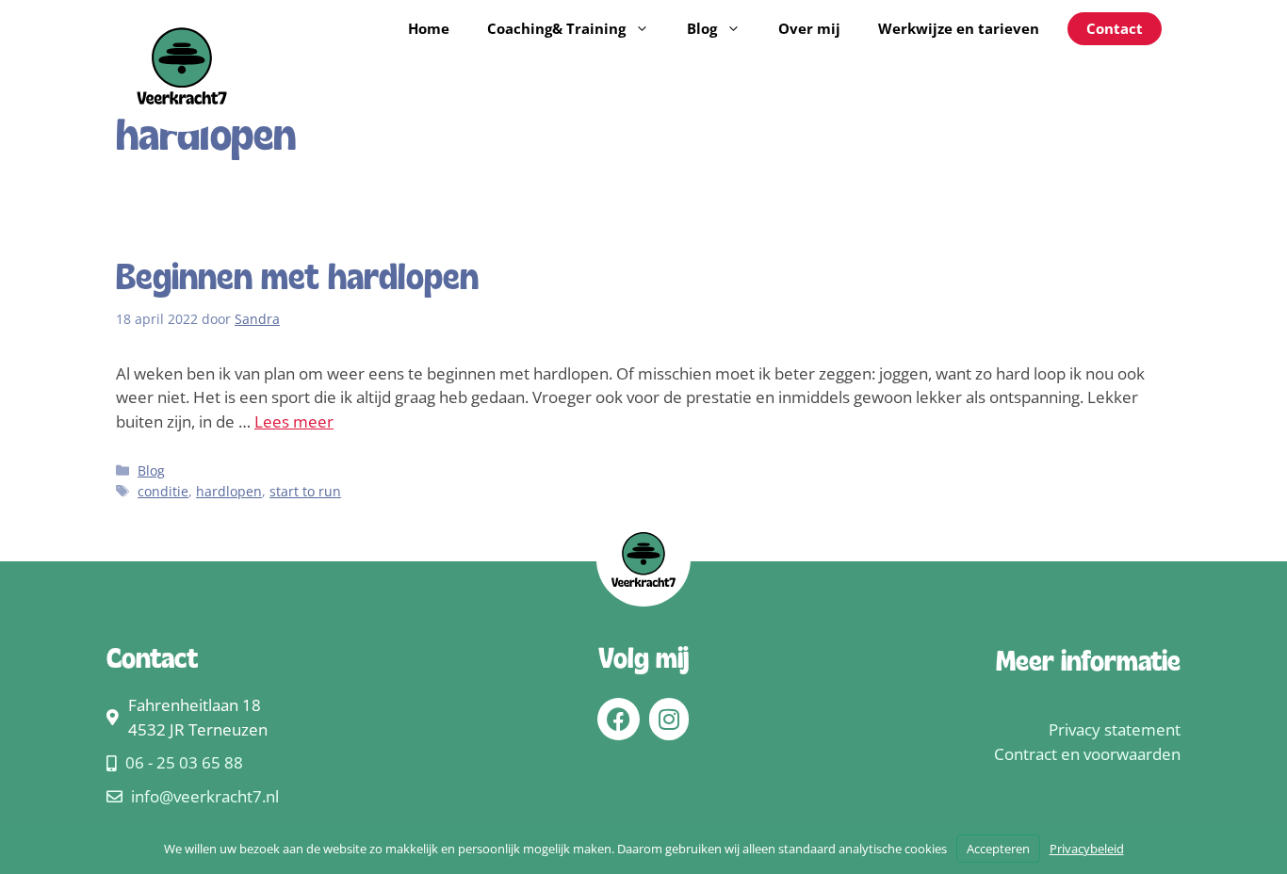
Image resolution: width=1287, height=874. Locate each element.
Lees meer (294, 421)
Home (428, 28)
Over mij (809, 28)
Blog (702, 28)
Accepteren (998, 848)
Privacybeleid (1087, 848)
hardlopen (229, 491)
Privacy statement (1115, 729)
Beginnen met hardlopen (297, 280)
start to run (305, 491)
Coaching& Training (556, 28)
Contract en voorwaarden (1087, 754)
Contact (1114, 28)
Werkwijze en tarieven (958, 28)
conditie (163, 491)
